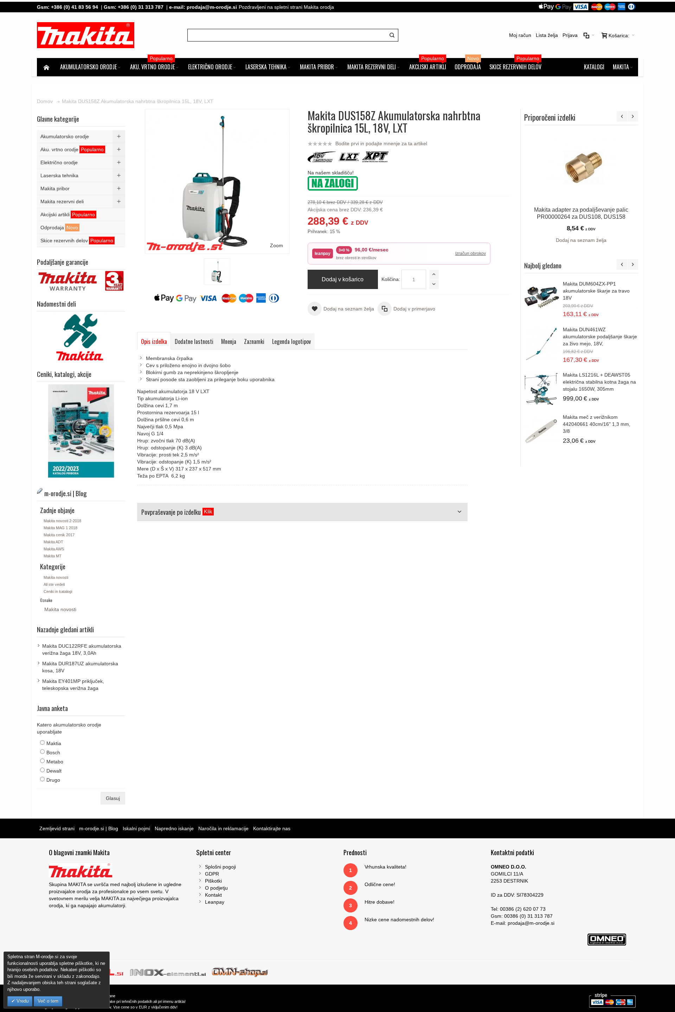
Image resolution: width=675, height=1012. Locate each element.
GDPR (212, 874)
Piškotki (213, 881)
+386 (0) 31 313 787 (140, 7)
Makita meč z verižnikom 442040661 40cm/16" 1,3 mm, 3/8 (596, 424)
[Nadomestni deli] (81, 315)
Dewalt (54, 771)
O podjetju (216, 888)
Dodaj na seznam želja (581, 240)
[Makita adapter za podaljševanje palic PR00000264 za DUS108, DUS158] (581, 166)
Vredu (21, 1001)
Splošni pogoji (220, 867)
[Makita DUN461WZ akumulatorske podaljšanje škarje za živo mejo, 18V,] (541, 343)
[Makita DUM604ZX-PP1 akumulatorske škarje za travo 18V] (541, 297)
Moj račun (520, 35)
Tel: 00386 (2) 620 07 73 (518, 909)
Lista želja (547, 35)
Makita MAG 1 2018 (60, 528)
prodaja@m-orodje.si (212, 7)
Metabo (54, 761)
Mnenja (228, 341)
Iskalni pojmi (136, 828)
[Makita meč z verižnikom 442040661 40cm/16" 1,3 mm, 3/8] (541, 431)
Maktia (53, 743)
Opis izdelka (154, 341)
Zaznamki (254, 341)
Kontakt (213, 895)
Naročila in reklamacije (223, 828)
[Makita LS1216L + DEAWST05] (541, 388)
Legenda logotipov (291, 341)
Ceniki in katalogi (58, 591)
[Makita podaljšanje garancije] (81, 273)
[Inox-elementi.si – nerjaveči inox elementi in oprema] (168, 972)
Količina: (390, 279)
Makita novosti (56, 577)
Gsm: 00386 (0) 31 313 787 (522, 916)
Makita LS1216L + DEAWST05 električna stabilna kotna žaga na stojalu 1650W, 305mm (599, 382)
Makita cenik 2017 (59, 535)
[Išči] (392, 35)
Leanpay (214, 902)
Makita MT (53, 556)
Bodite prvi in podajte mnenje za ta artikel (381, 143)
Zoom (276, 245)
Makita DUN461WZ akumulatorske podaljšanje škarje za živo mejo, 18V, (600, 336)
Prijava (570, 35)
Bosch (53, 752)
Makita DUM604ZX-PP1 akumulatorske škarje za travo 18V (596, 291)
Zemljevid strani (57, 828)
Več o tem (48, 1001)
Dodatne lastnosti (194, 341)
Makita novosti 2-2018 (62, 521)
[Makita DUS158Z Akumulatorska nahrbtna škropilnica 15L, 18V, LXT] (217, 271)
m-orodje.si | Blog (98, 828)
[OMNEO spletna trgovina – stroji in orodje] (240, 972)
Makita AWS (54, 549)
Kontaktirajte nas (271, 828)
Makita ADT (53, 542)
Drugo (53, 780)
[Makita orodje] (85, 35)
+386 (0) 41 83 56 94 (74, 7)
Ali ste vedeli (54, 584)
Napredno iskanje (174, 828)
